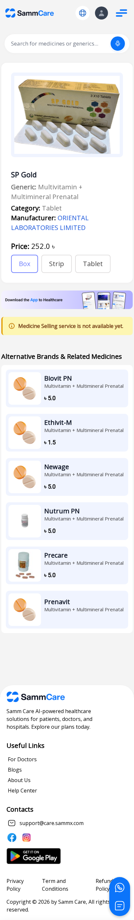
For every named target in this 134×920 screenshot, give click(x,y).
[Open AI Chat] (119, 905)
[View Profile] (101, 13)
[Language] (82, 13)
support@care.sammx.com (52, 823)
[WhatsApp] (119, 887)
